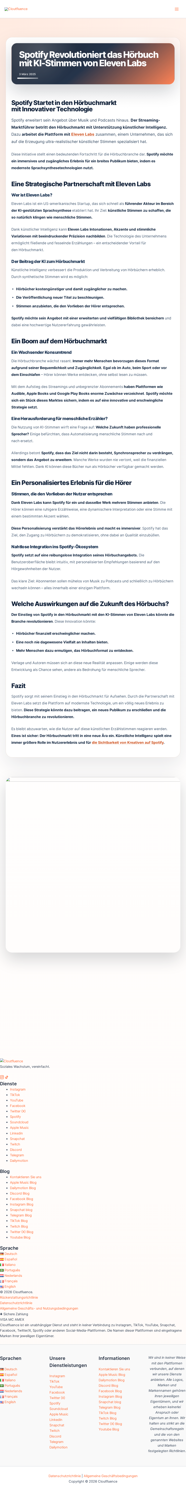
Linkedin (16, 1133)
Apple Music (19, 1128)
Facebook (17, 1106)
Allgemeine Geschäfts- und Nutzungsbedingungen (39, 1308)
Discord (16, 1150)
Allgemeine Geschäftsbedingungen (111, 1476)
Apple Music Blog (23, 1182)
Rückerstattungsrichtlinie (19, 1297)
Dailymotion (19, 1161)
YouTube (16, 1100)
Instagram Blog (21, 1204)
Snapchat (17, 1139)
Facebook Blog (21, 1199)
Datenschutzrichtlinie (16, 1303)
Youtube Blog (20, 1237)
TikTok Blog (19, 1221)
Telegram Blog (21, 1215)
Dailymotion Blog (23, 1188)
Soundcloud (19, 1122)
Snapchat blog (21, 1210)
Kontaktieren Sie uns (26, 1177)
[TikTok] (7, 1078)
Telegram (17, 1155)
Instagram (18, 1089)
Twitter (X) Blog (21, 1232)
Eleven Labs (82, 134)
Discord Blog (19, 1193)
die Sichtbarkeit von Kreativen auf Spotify (128, 742)
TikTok (15, 1095)
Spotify (15, 1117)
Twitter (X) (18, 1111)
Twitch (15, 1144)
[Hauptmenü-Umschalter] (176, 9)
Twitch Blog (19, 1226)
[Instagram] (2, 1078)
